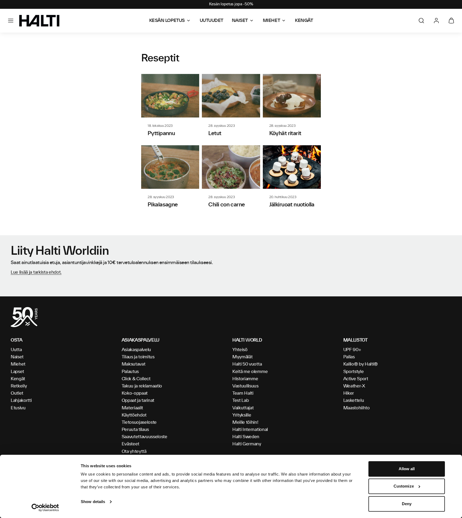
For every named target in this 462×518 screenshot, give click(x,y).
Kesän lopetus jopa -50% (231, 4)
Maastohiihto (356, 408)
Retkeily (19, 386)
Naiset (17, 357)
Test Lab (240, 400)
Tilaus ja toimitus (138, 357)
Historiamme (245, 379)
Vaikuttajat (242, 408)
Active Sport (355, 379)
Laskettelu (353, 400)
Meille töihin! (245, 422)
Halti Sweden (245, 437)
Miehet (18, 364)
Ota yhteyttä (134, 451)
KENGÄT (304, 20)
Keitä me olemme (250, 372)
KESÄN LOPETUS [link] (167, 20)
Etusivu (18, 408)
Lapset (17, 372)
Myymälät (242, 357)
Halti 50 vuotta (247, 364)
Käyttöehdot (134, 415)
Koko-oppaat (135, 393)
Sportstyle (353, 372)
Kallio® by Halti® (360, 364)
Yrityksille (241, 415)
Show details (93, 501)
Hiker (348, 393)
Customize (404, 486)
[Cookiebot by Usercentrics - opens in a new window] (45, 508)
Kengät (18, 379)
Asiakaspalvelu (136, 350)
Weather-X (354, 386)
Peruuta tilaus (135, 429)
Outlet (17, 393)
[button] (10, 20)
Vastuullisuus (245, 386)
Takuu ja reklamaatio (142, 386)
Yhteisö (240, 350)
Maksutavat (133, 364)
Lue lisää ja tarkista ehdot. (36, 272)
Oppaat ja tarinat (138, 400)
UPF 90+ (352, 350)
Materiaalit (132, 408)
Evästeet (130, 444)
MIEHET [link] (271, 20)
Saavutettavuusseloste (144, 437)
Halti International (250, 429)
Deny (406, 503)
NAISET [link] (240, 20)
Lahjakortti (21, 400)
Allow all (407, 468)
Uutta (16, 350)
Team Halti (242, 393)
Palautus (130, 372)
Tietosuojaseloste (139, 422)
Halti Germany (246, 444)
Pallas (349, 357)
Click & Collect (136, 379)
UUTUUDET (211, 20)
